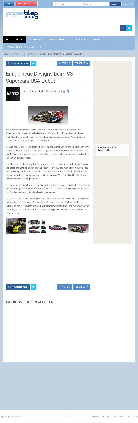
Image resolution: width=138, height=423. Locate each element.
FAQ (128, 417)
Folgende (80, 63)
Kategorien (57, 39)
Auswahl (35, 39)
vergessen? (128, 4)
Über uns (106, 417)
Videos (96, 39)
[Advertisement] (61, 28)
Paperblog (4, 417)
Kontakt (95, 417)
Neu (18, 39)
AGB (136, 417)
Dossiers (78, 39)
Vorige (66, 63)
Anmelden (115, 4)
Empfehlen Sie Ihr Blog (27, 4)
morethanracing (55, 91)
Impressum (118, 417)
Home (9, 4)
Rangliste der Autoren (20, 46)
